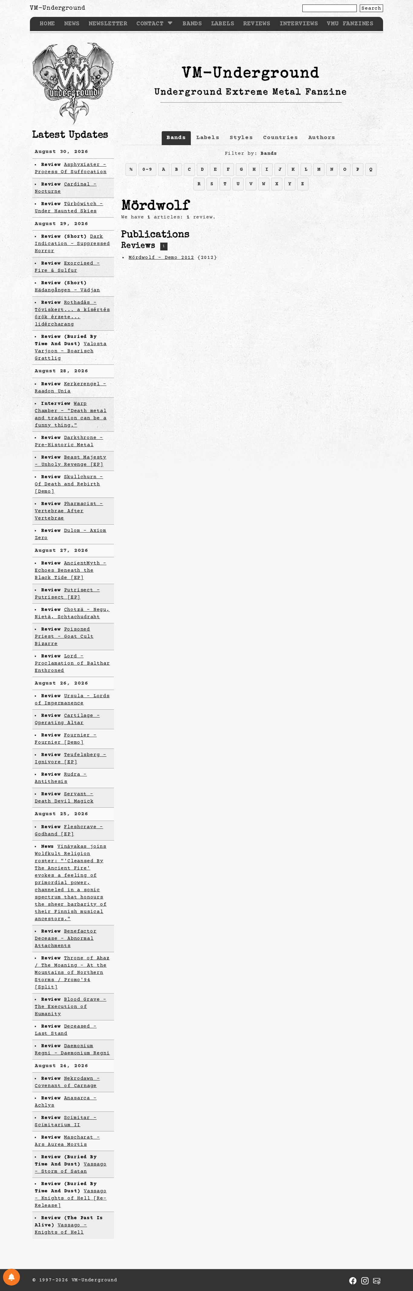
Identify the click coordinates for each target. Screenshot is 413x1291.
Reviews (256, 24)
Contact (150, 24)
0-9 (147, 169)
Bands (192, 24)
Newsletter (108, 24)
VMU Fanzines (350, 24)
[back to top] (399, 1255)
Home (47, 24)
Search (371, 8)
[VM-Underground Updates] (11, 1277)
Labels (222, 24)
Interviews (298, 24)
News (72, 24)
